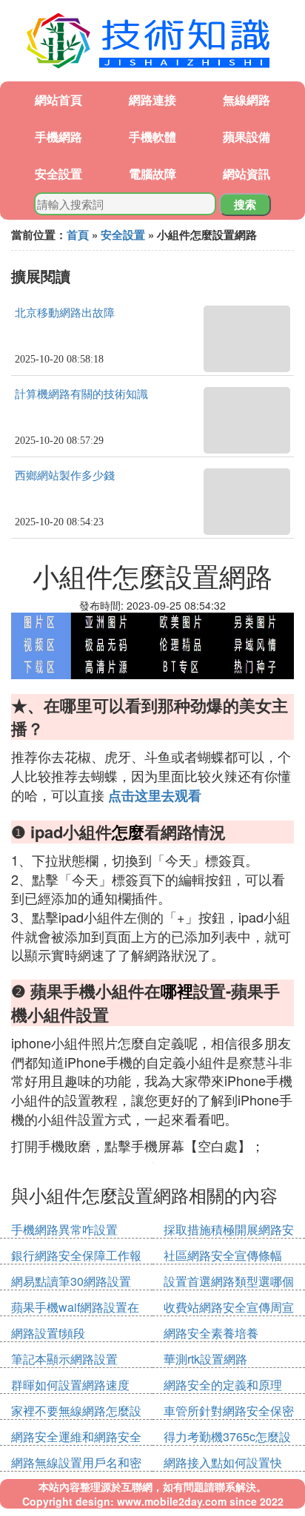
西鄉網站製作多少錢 (65, 476)
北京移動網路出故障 (65, 313)
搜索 (245, 204)
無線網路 (246, 99)
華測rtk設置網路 (205, 1358)
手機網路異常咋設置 (64, 1229)
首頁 (78, 234)
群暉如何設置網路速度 (70, 1384)
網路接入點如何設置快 (223, 1462)
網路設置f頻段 (48, 1332)
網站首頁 (58, 99)
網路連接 (152, 99)
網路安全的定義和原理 (223, 1384)
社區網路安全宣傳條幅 (223, 1255)
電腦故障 (152, 173)
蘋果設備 (246, 136)
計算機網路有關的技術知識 (81, 394)
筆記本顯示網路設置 (64, 1358)
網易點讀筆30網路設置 (71, 1281)
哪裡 (177, 991)
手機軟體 (152, 136)
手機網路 (58, 136)
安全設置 (58, 173)
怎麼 (128, 831)
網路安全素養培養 (211, 1332)
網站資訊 (246, 173)
